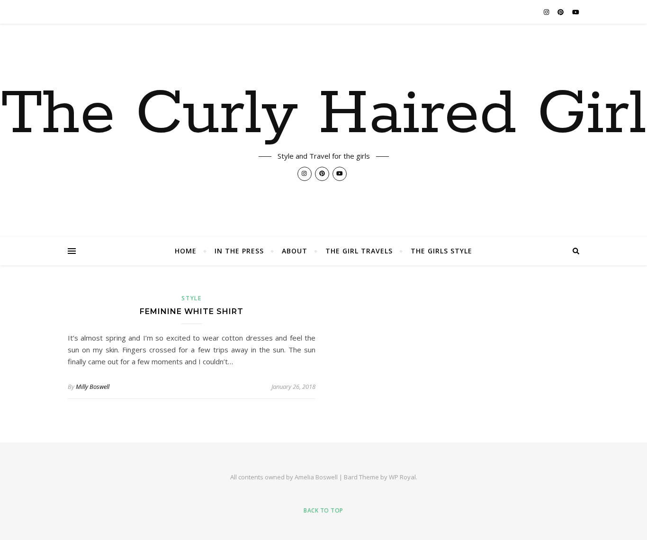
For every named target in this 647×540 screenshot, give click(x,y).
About (294, 250)
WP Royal (402, 477)
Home (186, 250)
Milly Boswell (92, 386)
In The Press (239, 250)
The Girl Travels (359, 250)
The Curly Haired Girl (324, 114)
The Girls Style (441, 250)
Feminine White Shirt (191, 311)
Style (191, 298)
